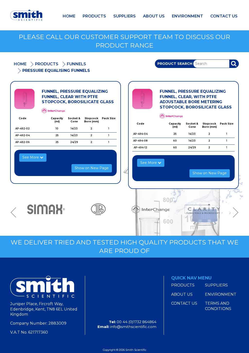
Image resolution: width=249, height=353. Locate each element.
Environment (187, 16)
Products (94, 16)
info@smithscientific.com (133, 326)
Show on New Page (92, 168)
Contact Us (224, 16)
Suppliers (124, 16)
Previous (15, 212)
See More (31, 157)
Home (69, 16)
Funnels (76, 64)
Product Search (174, 63)
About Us (154, 16)
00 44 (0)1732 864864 (136, 321)
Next (234, 212)
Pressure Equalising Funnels (56, 70)
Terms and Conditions (218, 306)
